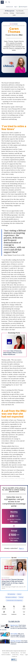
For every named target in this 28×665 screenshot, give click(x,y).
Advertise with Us (15, 652)
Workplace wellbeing (11, 597)
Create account (9, 6)
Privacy (21, 654)
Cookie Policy (15, 654)
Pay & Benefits (19, 10)
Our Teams (23, 652)
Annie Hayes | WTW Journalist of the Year (15, 25)
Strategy (12, 13)
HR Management (9, 11)
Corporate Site (5, 652)
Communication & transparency (14, 600)
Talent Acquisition (20, 13)
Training (21, 597)
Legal (26, 654)
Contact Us (14, 656)
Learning (6, 13)
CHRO (14, 15)
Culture (19, 594)
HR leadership (11, 594)
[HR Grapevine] (2, 2)
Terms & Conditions (6, 654)
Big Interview (13, 24)
